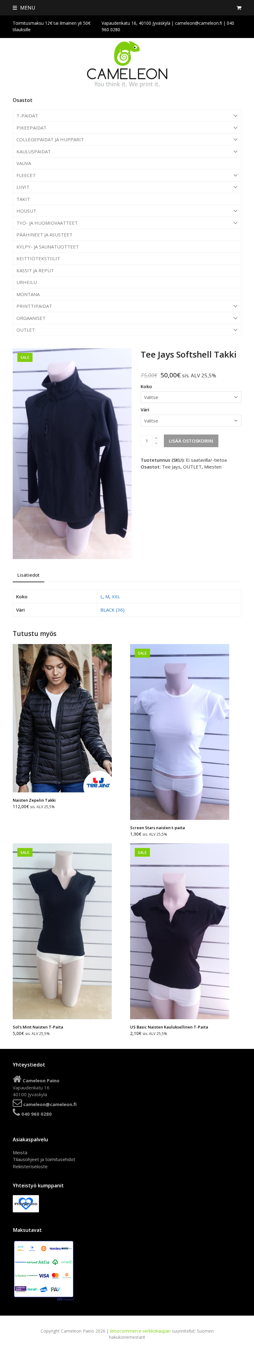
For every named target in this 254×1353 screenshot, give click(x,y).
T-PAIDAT (27, 115)
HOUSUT (26, 211)
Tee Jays (171, 467)
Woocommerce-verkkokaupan (140, 1331)
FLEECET (26, 175)
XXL (116, 596)
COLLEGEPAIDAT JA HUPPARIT (50, 139)
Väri (145, 409)
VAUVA (23, 163)
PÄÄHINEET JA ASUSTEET (44, 234)
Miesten (212, 467)
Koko (146, 386)
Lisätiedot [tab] (28, 575)
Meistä (20, 1152)
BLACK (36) (112, 610)
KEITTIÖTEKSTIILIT (38, 258)
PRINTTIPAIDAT (34, 306)
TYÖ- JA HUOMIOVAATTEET (47, 223)
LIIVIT (22, 187)
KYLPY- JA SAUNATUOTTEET (47, 247)
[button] (24, 7)
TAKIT (23, 199)
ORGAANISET (31, 318)
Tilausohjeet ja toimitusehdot (44, 1159)
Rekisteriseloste (30, 1166)
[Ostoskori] (239, 7)
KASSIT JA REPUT (35, 270)
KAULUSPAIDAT (33, 151)
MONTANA (28, 294)
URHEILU (26, 282)
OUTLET (25, 330)
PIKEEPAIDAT (31, 128)
